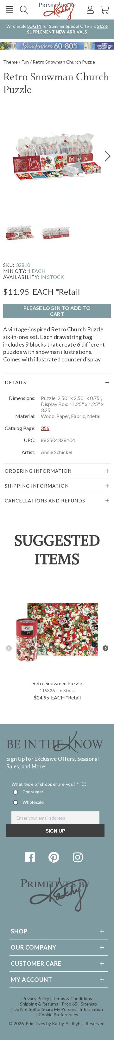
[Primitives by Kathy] (55, 909)
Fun (25, 62)
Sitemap (89, 1003)
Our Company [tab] (33, 947)
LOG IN (34, 26)
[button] (9, 9)
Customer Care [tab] (36, 963)
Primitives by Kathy (45, 1023)
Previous (9, 648)
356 (45, 428)
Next (105, 648)
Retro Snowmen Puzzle (57, 683)
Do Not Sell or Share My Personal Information (58, 1009)
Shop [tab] (19, 931)
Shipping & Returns (39, 1003)
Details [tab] (15, 382)
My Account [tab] (31, 979)
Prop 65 (69, 1003)
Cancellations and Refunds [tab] (45, 500)
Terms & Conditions (72, 998)
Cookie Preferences (58, 1014)
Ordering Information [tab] (38, 471)
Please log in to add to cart (57, 311)
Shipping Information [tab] (37, 486)
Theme (10, 62)
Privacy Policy (35, 998)
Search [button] (23, 9)
